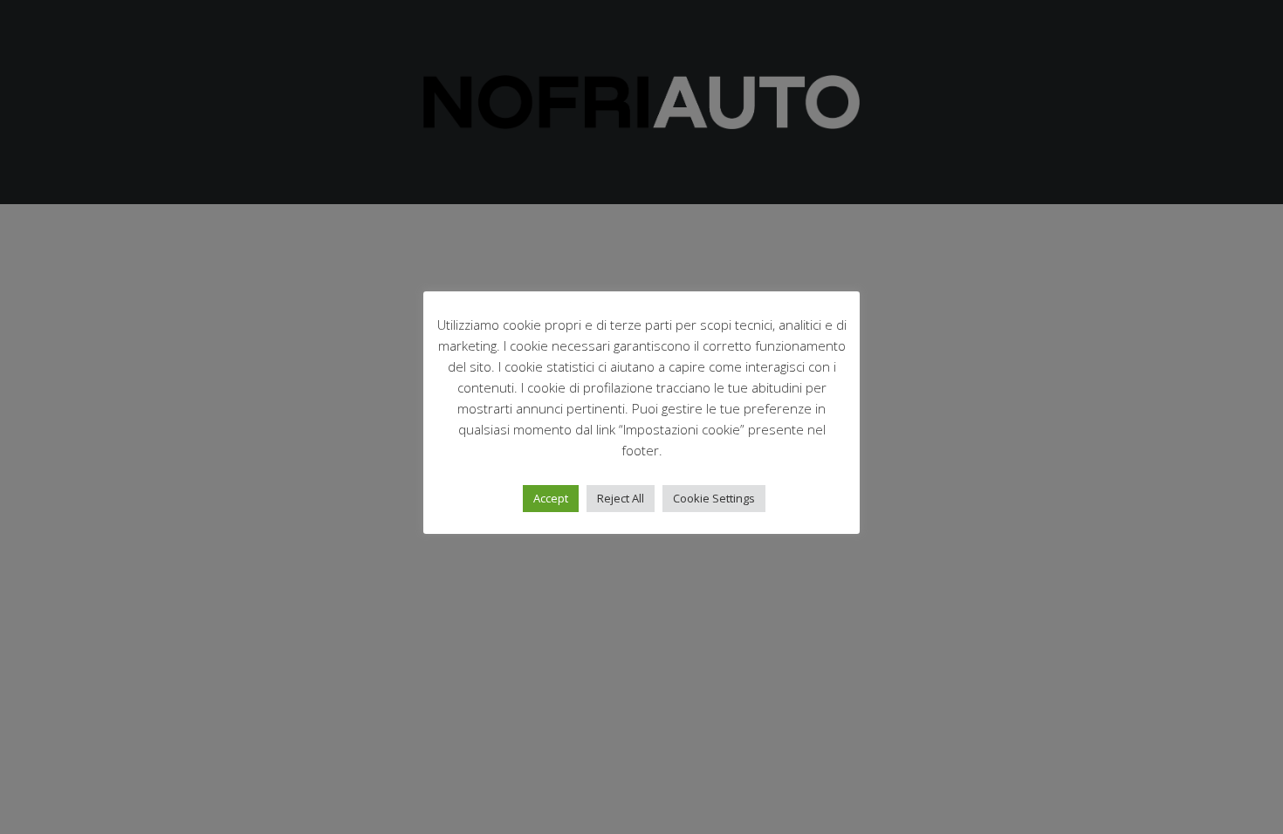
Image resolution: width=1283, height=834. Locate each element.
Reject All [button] (620, 498)
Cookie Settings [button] (714, 498)
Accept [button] (550, 498)
